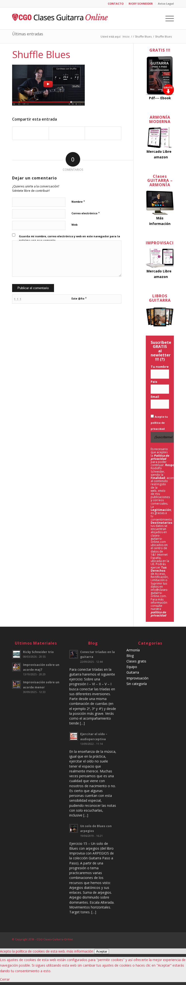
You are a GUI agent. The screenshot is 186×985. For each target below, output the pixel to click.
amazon (161, 157)
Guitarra (132, 672)
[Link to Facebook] (148, 938)
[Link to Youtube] (155, 938)
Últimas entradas (27, 34)
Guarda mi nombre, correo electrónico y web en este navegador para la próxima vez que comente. (69, 238)
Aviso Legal (166, 3)
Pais (154, 381)
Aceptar (101, 951)
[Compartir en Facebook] (30, 133)
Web (74, 224)
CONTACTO (116, 3)
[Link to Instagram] (163, 938)
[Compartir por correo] (103, 133)
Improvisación (137, 678)
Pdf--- (154, 98)
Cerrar (5, 979)
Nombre (78, 201)
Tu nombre (160, 366)
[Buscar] (156, 18)
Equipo (131, 666)
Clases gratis (136, 661)
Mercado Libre (159, 151)
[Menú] (167, 18)
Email (155, 396)
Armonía (133, 650)
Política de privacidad (160, 457)
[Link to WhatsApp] (170, 938)
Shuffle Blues (41, 54)
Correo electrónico (85, 213)
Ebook (165, 98)
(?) (162, 359)
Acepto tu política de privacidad (159, 423)
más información (80, 951)
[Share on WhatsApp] (67, 133)
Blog (130, 655)
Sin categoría (136, 683)
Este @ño (79, 298)
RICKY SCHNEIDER (141, 3)
